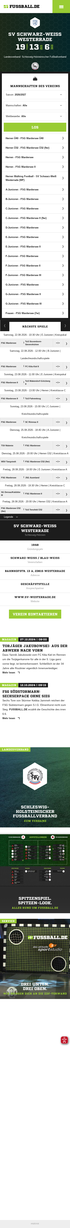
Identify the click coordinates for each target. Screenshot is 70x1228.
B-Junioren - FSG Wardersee (22, 199)
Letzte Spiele (65, 325)
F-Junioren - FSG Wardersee (22, 256)
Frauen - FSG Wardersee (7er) (23, 313)
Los (35, 127)
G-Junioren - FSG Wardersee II (23, 294)
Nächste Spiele (35, 326)
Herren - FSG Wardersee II (21, 166)
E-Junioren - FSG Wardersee (22, 237)
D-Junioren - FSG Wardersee (22, 227)
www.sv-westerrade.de (35, 597)
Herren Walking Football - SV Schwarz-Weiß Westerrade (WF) (31, 178)
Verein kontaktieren (35, 614)
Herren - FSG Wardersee (19, 157)
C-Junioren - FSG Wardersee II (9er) (26, 218)
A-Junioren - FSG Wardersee (22, 189)
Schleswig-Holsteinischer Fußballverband (44, 56)
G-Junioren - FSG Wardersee (22, 284)
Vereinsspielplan (4, 325)
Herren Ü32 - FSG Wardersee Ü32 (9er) (27, 147)
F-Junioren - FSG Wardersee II (23, 265)
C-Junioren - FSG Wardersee (22, 208)
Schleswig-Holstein (35, 535)
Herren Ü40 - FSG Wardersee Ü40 (24, 138)
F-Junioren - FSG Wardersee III (23, 275)
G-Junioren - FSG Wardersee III (24, 303)
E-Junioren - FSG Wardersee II (23, 246)
